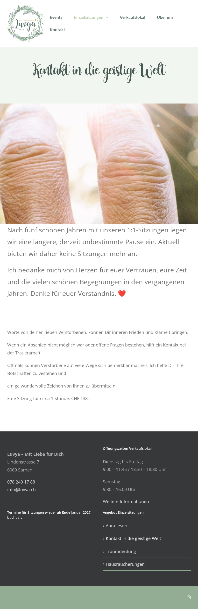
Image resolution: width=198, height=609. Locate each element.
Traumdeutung (121, 551)
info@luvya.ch (21, 489)
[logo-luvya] (25, 7)
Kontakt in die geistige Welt (133, 538)
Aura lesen (116, 525)
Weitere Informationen (126, 501)
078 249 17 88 (21, 482)
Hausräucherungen (125, 564)
